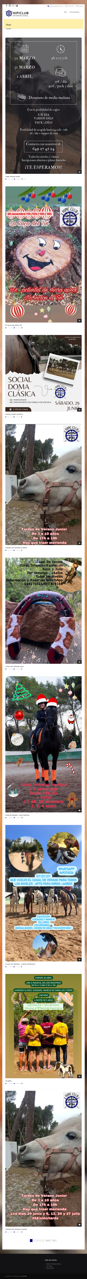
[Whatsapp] (13, 6)
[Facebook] (6, 6)
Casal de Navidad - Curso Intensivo (17, 815)
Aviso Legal (49, 1266)
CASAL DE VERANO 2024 (14, 666)
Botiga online (74, 12)
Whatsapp (80, 6)
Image (24, 179)
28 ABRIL (8, 1081)
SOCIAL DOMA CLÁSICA (14, 414)
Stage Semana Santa (12, 176)
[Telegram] (16, 6)
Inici (65, 12)
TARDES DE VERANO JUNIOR (16, 548)
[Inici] (17, 13)
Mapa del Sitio (50, 1268)
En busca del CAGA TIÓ (13, 325)
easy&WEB (24, 1276)
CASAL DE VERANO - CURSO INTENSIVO (20, 964)
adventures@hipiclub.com (56, 6)
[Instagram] (10, 6)
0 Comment (18, 179)
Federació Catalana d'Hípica (53, 1264)
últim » (54, 1240)
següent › (48, 1240)
